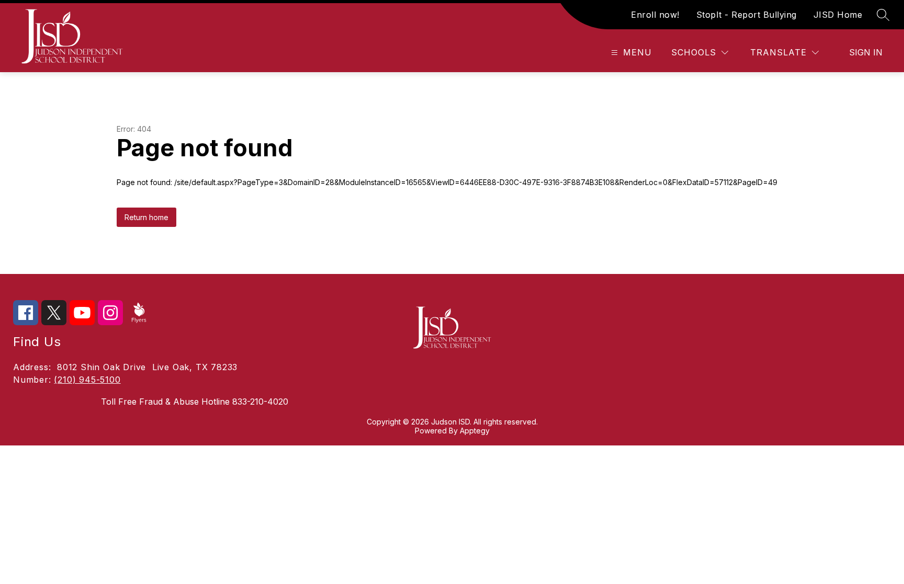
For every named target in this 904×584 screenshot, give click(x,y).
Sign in (866, 52)
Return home (146, 217)
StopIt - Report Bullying (746, 14)
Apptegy (475, 430)
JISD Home (838, 14)
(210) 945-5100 (87, 379)
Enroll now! (655, 14)
